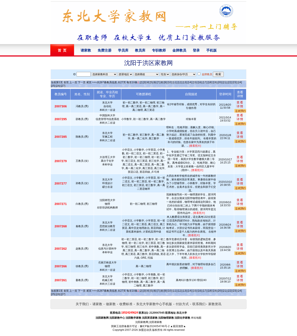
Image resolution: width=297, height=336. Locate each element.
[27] (63, 85)
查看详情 (240, 104)
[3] (144, 82)
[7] (158, 82)
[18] (209, 82)
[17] (204, 82)
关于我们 (82, 304)
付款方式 (182, 304)
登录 (196, 50)
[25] (53, 85)
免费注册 (105, 50)
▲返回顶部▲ (178, 326)
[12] (179, 82)
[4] (148, 82)
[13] (184, 82)
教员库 (140, 50)
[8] (161, 82)
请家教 (86, 50)
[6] (155, 82)
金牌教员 (179, 50)
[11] (174, 82)
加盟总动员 (145, 329)
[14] (189, 82)
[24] (239, 82)
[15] (194, 82)
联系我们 (198, 304)
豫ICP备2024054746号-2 (155, 326)
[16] (199, 82)
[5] (151, 82)
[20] (219, 82)
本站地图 (196, 317)
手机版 (211, 50)
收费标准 (125, 304)
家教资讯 (214, 304)
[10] (169, 82)
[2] (141, 82)
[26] (58, 85)
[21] (224, 82)
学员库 (123, 50)
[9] (165, 82)
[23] (234, 82)
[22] (229, 82)
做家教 (111, 304)
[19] (214, 82)
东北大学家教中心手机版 (154, 304)
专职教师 (159, 50)
